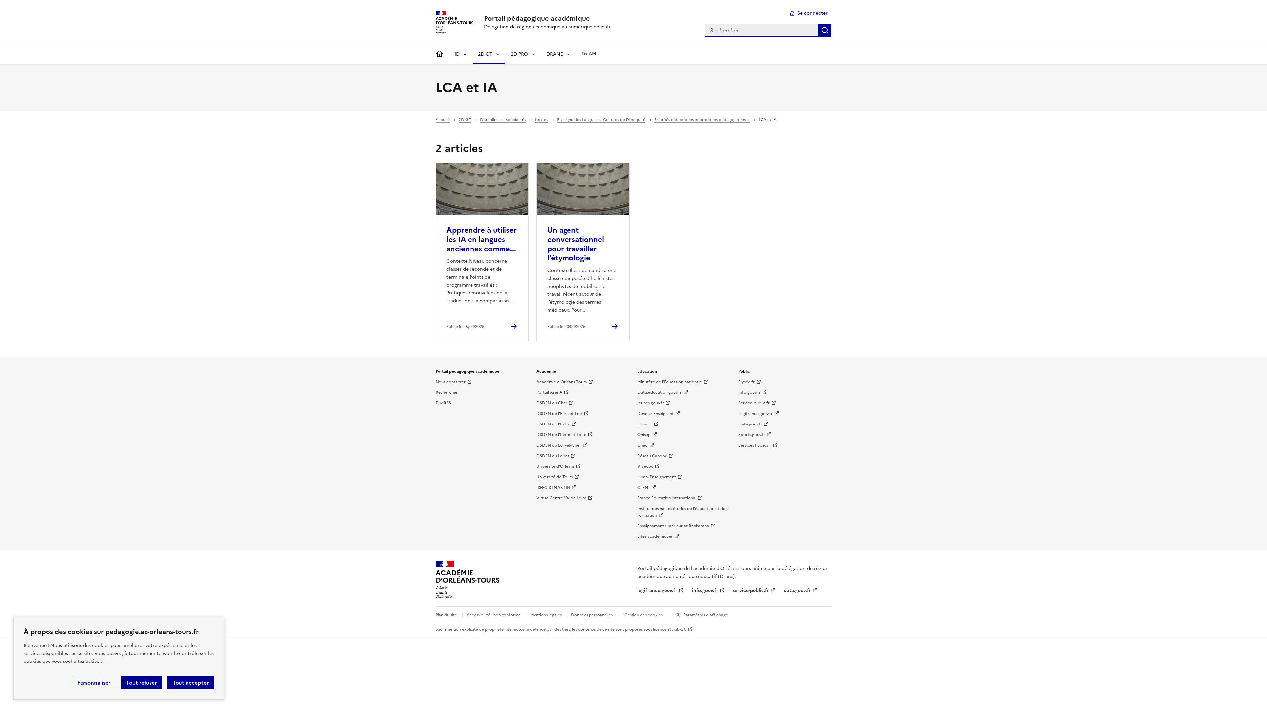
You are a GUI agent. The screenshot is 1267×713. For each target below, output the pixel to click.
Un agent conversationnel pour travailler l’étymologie (575, 244)
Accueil (443, 120)
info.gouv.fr (705, 590)
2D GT (485, 54)
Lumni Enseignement (656, 477)
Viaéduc (645, 466)
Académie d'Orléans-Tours (561, 382)
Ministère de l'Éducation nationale (669, 382)
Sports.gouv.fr (751, 435)
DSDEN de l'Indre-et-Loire (561, 435)
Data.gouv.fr (750, 424)
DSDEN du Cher (551, 403)
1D (457, 54)
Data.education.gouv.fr (659, 392)
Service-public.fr (754, 403)
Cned (642, 445)
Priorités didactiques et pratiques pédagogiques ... (702, 120)
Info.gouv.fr (749, 392)
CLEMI (643, 488)
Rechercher (824, 30)
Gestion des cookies (643, 615)
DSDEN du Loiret (552, 456)
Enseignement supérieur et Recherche (673, 526)
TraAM (588, 54)
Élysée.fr (746, 382)
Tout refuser (141, 683)
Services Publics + (754, 445)
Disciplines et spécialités (503, 120)
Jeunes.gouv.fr (650, 403)
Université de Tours (554, 477)
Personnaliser (93, 683)
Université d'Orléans (555, 466)
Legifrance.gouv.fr (755, 414)
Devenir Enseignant (655, 414)
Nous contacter (451, 382)
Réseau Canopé (652, 456)
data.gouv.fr (797, 590)
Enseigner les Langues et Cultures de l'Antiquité (601, 120)
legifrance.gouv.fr (657, 590)
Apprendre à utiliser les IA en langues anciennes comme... (481, 239)
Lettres (541, 120)
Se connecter (812, 13)
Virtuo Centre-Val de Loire (561, 498)
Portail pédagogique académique (537, 18)
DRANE (554, 54)
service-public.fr (751, 590)
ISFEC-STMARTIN (553, 488)
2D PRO (519, 54)
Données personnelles (592, 615)
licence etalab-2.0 (669, 629)
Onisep (644, 435)
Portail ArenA (549, 392)
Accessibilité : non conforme (494, 615)
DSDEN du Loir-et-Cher (558, 445)
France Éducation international (666, 498)
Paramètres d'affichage (705, 615)
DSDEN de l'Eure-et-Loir (559, 414)
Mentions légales (546, 615)
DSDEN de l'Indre (553, 424)
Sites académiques (655, 536)
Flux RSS (443, 403)
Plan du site (446, 615)
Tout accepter (191, 683)
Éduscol (644, 424)
